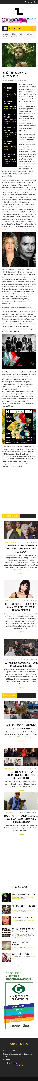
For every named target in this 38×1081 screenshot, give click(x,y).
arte (21, 34)
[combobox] (22, 28)
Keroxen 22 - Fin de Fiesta (10, 89)
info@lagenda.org (10, 1063)
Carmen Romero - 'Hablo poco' (23, 917)
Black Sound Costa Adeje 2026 (23, 954)
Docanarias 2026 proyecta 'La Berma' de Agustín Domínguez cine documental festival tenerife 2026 (21, 818)
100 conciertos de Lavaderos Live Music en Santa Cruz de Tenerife (21, 664)
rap (13, 934)
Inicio (6, 34)
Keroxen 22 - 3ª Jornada (9, 142)
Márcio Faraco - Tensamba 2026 (23, 894)
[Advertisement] (19, 490)
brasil (14, 897)
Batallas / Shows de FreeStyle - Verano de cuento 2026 (24, 930)
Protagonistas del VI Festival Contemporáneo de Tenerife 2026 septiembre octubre (21, 774)
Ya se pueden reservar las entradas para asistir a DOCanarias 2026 (21, 727)
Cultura (14, 34)
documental (10, 722)
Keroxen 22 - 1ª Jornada (9, 115)
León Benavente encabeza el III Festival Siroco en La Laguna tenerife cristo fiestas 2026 (21, 548)
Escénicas (15, 947)
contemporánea (10, 768)
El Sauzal (29, 911)
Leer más (21, 573)
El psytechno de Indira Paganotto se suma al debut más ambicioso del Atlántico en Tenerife (21, 607)
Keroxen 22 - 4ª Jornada (9, 155)
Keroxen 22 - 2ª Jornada (9, 129)
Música (6, 93)
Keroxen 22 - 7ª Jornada (9, 102)
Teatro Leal (30, 920)
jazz (13, 956)
